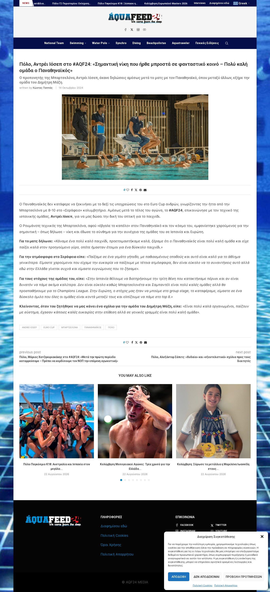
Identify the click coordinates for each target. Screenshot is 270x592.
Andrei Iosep (29, 327)
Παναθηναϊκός (92, 327)
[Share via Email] (145, 190)
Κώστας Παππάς (43, 87)
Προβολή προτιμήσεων (244, 577)
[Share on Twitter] (136, 190)
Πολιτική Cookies (202, 585)
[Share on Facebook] (132, 190)
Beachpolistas (156, 43)
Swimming (77, 43)
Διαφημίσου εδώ (219, 3)
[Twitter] (131, 29)
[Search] (227, 43)
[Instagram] (138, 29)
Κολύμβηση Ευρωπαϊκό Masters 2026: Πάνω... (146, 3)
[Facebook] (125, 29)
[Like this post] (127, 190)
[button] (262, 536)
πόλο (111, 327)
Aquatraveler (181, 43)
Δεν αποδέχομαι (206, 577)
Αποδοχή (179, 577)
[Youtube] (144, 29)
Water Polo (99, 43)
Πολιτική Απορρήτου (225, 585)
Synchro (121, 43)
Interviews (200, 3)
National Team (54, 43)
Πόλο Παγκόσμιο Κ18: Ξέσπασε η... (93, 3)
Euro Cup (49, 327)
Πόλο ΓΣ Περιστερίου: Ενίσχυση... (46, 3)
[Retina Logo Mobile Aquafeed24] (53, 520)
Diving (136, 43)
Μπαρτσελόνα (69, 327)
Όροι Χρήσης (111, 545)
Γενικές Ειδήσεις (207, 43)
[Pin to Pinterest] (140, 190)
